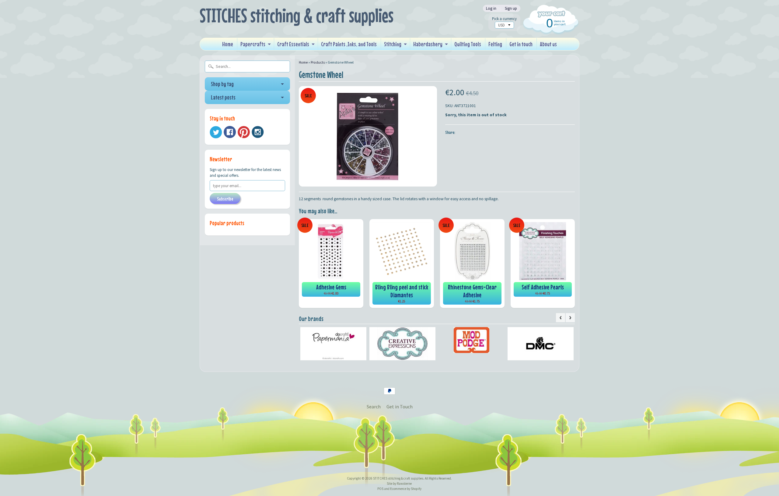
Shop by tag (222, 83)
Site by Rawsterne (399, 483)
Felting (495, 43)
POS (380, 489)
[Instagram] (258, 132)
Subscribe (225, 198)
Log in (491, 8)
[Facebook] (230, 132)
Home (227, 43)
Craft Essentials (293, 43)
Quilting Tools (467, 43)
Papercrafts (252, 43)
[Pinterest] (244, 132)
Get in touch (521, 43)
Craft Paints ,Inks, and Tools (349, 43)
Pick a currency (504, 18)
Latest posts (223, 97)
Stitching (392, 43)
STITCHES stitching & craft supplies (296, 15)
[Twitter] (216, 132)
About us (548, 43)
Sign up (511, 8)
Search (374, 406)
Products (318, 62)
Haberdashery (427, 43)
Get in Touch (399, 406)
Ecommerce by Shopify (405, 489)
